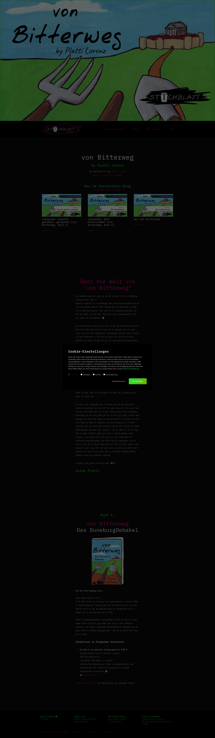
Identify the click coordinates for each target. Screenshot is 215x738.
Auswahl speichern (118, 381)
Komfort (98, 375)
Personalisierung (112, 375)
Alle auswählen (137, 381)
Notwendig (74, 375)
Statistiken (86, 375)
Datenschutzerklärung (131, 369)
